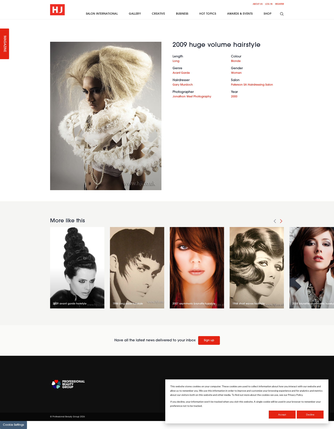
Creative (158, 14)
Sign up (209, 340)
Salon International (102, 14)
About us (258, 4)
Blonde (236, 61)
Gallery (135, 14)
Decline (310, 414)
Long (176, 61)
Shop (267, 14)
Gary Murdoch (183, 85)
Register (279, 4)
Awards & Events (240, 14)
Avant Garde (181, 73)
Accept (282, 414)
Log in (268, 4)
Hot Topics (207, 14)
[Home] (57, 9)
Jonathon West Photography (192, 96)
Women (236, 73)
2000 (234, 96)
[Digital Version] (3, 21)
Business (182, 14)
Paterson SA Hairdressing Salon (252, 85)
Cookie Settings (13, 425)
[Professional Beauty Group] (68, 384)
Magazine (4, 44)
